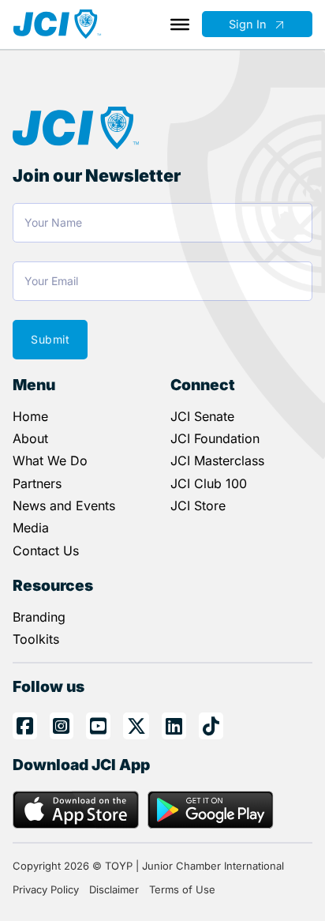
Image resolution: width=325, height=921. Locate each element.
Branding (39, 617)
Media (31, 528)
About (30, 438)
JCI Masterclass (217, 460)
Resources (53, 585)
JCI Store (198, 505)
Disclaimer (114, 889)
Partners (37, 483)
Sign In (248, 24)
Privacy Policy (46, 889)
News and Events (64, 505)
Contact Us (46, 550)
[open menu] (180, 24)
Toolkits (36, 639)
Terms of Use (182, 889)
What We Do (50, 460)
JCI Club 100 (208, 483)
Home (30, 416)
